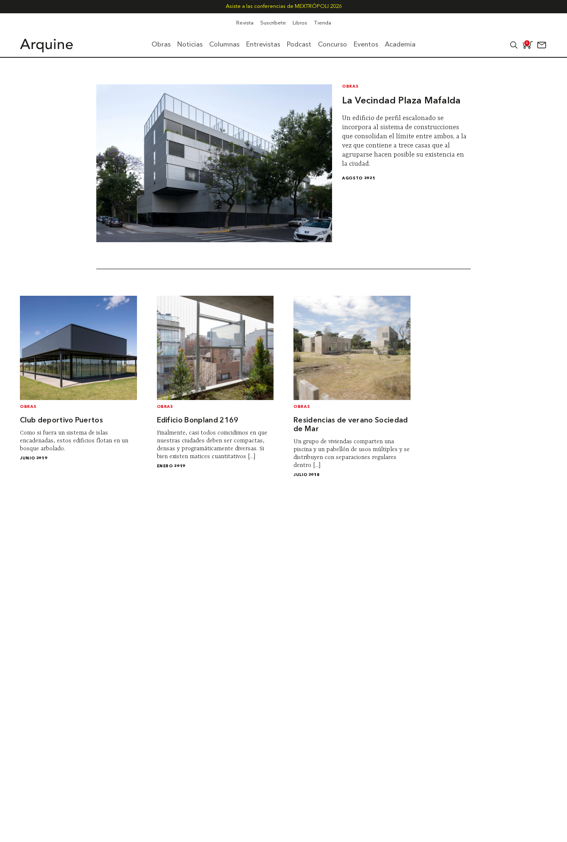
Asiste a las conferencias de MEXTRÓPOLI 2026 (284, 6)
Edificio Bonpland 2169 (198, 420)
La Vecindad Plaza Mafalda (401, 101)
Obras (350, 86)
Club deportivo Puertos (61, 420)
